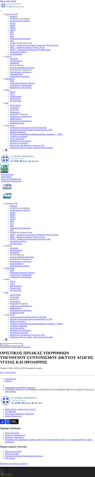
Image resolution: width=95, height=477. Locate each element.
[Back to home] (12, 8)
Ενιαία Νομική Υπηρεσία (20, 21)
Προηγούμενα (10, 379)
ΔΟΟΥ (12, 27)
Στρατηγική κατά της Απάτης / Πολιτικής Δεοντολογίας (31, 148)
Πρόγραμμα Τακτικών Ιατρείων (22, 83)
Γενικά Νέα (14, 108)
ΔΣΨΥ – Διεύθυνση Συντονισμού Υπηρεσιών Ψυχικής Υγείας (34, 45)
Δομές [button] (7, 279)
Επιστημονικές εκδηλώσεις (20, 72)
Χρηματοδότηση (16, 74)
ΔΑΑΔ (12, 23)
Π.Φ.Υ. (13, 92)
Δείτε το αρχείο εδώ (8, 372)
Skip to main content (8, 1)
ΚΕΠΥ (13, 25)
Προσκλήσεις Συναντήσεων (21, 121)
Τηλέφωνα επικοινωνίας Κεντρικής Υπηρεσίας (28, 128)
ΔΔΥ (12, 41)
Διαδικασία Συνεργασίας (19, 76)
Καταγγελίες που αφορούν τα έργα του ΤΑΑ (27, 145)
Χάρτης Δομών (16, 96)
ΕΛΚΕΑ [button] (8, 246)
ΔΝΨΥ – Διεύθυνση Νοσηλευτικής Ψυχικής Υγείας (30, 50)
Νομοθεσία (14, 63)
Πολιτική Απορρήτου (13, 451)
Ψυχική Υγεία (15, 99)
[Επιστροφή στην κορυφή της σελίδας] (2, 472)
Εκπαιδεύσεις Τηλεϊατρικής (21, 88)
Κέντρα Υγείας (15, 101)
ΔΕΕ (12, 36)
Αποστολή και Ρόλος (18, 52)
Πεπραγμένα (15, 112)
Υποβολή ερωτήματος (18, 136)
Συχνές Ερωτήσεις (17, 139)
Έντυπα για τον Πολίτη (19, 143)
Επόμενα (8, 381)
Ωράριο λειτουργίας (17, 132)
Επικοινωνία (10, 125)
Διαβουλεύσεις (16, 119)
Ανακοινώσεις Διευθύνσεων (21, 116)
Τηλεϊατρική (10, 79)
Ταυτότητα (14, 59)
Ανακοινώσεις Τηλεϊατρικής (21, 85)
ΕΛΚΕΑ (8, 56)
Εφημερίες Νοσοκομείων (15, 435)
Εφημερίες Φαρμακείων (14, 437)
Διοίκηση (13, 16)
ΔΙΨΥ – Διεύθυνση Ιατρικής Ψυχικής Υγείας (27, 47)
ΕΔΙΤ (12, 81)
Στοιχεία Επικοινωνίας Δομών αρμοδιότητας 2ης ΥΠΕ (31, 130)
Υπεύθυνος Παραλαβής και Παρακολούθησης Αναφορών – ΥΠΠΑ (36, 134)
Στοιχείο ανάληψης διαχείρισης (22, 67)
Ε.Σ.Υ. (12, 94)
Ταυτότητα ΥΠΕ (11, 14)
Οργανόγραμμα (16, 54)
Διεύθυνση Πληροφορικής (20, 39)
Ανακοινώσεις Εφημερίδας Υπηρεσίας (15, 347)
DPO (12, 32)
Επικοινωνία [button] (10, 315)
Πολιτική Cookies (12, 454)
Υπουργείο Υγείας (12, 433)
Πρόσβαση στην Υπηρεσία (20, 141)
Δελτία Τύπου (15, 105)
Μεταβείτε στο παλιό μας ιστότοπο (13, 464)
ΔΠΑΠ (13, 30)
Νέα (6, 103)
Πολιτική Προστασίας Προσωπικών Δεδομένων (24, 456)
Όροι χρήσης (10, 458)
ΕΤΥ (12, 34)
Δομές (7, 90)
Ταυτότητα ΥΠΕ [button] (11, 204)
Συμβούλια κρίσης (17, 123)
